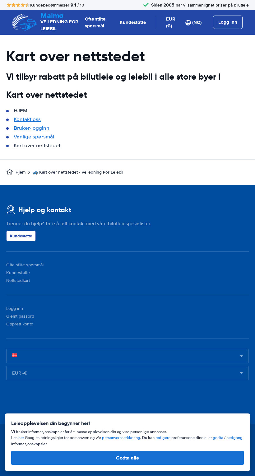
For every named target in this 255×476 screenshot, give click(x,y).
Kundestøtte (133, 22)
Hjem (21, 172)
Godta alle (127, 457)
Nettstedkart (18, 280)
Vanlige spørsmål (34, 136)
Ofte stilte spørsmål (95, 23)
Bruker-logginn (31, 128)
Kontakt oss (27, 119)
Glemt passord (20, 316)
